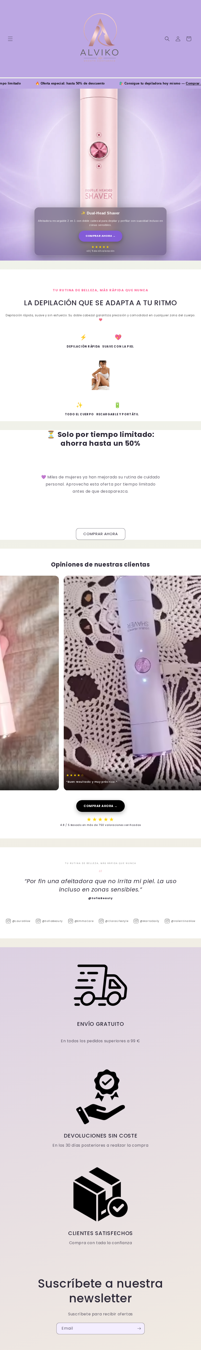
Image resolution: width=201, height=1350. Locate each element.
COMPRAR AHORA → (101, 236)
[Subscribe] (139, 1328)
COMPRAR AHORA (100, 533)
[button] (10, 38)
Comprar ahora (167, 83)
